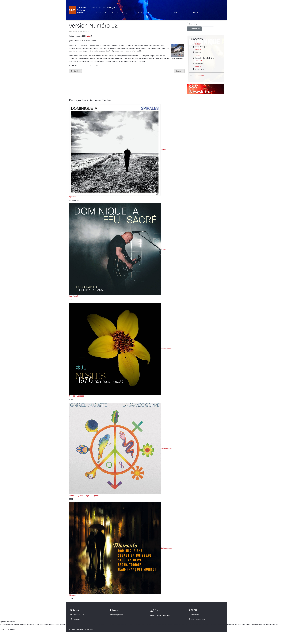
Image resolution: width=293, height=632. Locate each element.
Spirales (72, 196)
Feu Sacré (73, 296)
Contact (88, 36)
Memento (73, 595)
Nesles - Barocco (76, 396)
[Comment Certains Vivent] (78, 10)
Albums (163, 149)
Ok (2, 630)
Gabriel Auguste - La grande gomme (84, 495)
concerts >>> (199, 76)
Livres (163, 249)
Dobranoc (86, 31)
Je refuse (11, 630)
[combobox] (200, 24)
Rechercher (195, 29)
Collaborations (166, 349)
